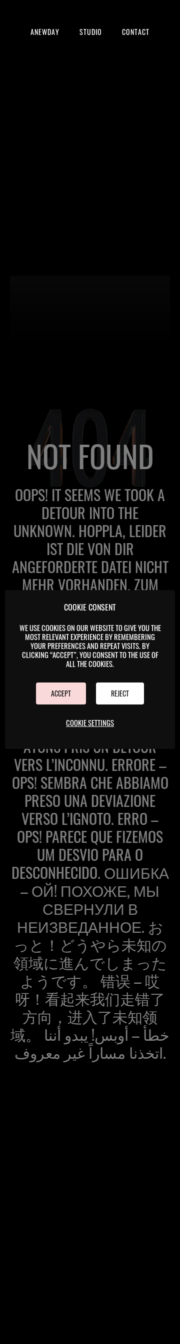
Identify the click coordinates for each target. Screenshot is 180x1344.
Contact (136, 31)
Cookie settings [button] (90, 722)
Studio (91, 31)
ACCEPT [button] (61, 693)
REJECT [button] (120, 693)
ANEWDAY (45, 31)
